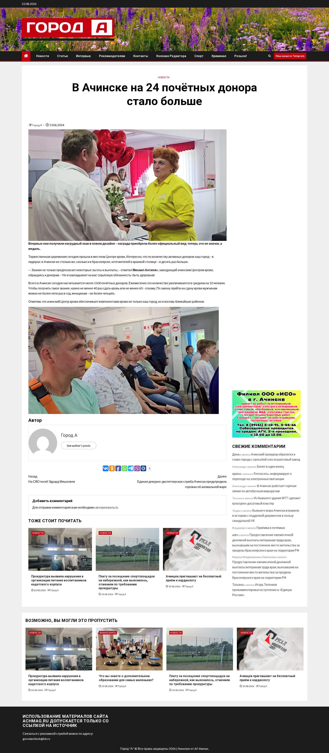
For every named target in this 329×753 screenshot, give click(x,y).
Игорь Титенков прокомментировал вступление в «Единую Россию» (262, 590)
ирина (236, 473)
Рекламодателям (112, 56)
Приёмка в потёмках (270, 527)
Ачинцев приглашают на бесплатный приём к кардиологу (267, 678)
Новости (42, 56)
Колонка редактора (171, 56)
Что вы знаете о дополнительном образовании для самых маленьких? (126, 678)
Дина (236, 454)
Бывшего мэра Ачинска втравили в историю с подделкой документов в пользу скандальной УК (265, 515)
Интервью (83, 56)
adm (235, 534)
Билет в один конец (270, 466)
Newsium (184, 748)
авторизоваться (106, 507)
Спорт (199, 56)
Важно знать (108, 632)
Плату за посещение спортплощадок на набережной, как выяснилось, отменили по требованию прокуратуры (199, 680)
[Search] (269, 56)
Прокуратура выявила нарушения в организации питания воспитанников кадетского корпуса (58, 580)
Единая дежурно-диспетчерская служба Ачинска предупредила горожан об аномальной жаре (181, 481)
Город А (37, 125)
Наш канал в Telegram (290, 55)
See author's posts (78, 445)
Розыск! (240, 56)
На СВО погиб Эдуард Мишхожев (51, 478)
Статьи (62, 56)
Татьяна (238, 584)
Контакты (140, 56)
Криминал (219, 56)
